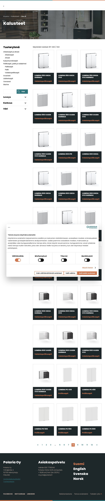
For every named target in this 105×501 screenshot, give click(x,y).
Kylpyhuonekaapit (10, 61)
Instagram (20, 494)
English (79, 468)
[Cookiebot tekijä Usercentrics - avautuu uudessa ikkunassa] (88, 227)
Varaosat (7, 81)
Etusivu (6, 16)
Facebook (8, 494)
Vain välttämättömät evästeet (49, 273)
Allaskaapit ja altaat (11, 52)
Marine (6, 84)
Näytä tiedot (87, 268)
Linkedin (31, 494)
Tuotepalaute (8, 481)
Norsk (78, 478)
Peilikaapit (9, 66)
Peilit (7, 69)
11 (87, 445)
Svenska (80, 473)
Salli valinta (70, 273)
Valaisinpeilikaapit (12, 72)
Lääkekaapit (8, 78)
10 (82, 445)
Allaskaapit (9, 55)
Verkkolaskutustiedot (11, 479)
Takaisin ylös (95, 494)
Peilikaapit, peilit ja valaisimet (14, 63)
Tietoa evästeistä (81, 494)
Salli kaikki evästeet (87, 273)
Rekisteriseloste (65, 494)
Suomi (78, 464)
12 (92, 445)
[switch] (41, 260)
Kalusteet (15, 16)
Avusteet (7, 75)
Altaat (7, 58)
